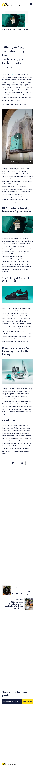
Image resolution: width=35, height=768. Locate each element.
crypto (19, 69)
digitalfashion (15, 67)
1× (14, 162)
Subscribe (27, 702)
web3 (4, 69)
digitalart (26, 67)
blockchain (11, 69)
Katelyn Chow (16, 29)
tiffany (5, 67)
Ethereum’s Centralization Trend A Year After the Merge (21, 592)
